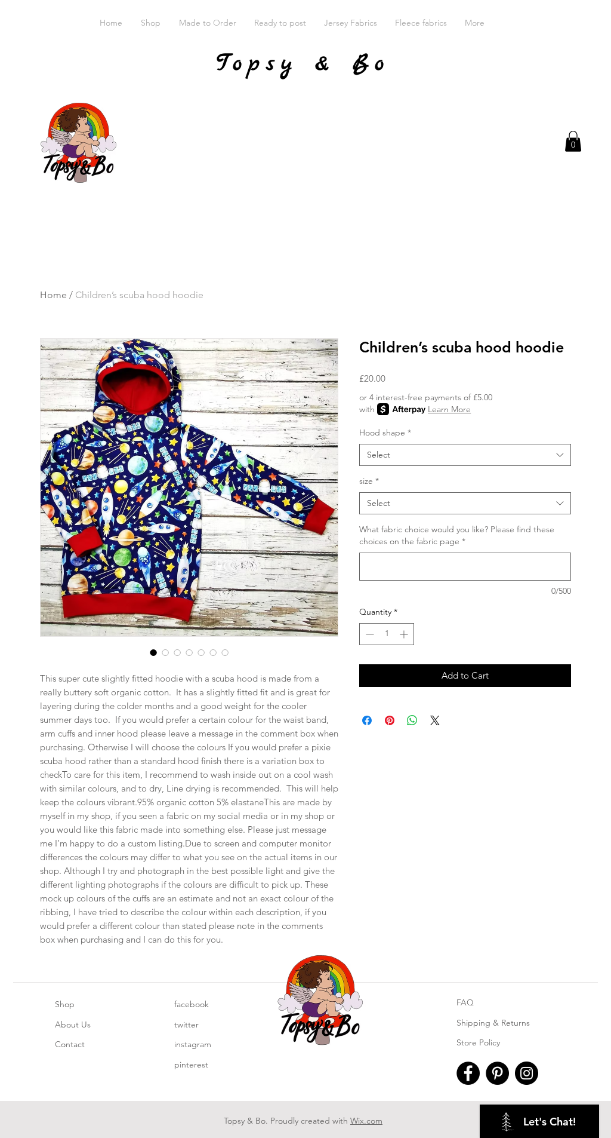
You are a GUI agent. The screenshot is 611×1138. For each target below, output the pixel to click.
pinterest (191, 1064)
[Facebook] (468, 1073)
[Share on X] (435, 720)
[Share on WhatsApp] (412, 720)
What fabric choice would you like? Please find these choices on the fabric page (456, 535)
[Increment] (404, 634)
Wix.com (366, 1120)
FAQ (465, 1002)
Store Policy (478, 1042)
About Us (73, 1024)
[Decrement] (368, 634)
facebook (191, 1004)
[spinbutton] (386, 634)
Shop (65, 1004)
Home (53, 294)
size (369, 481)
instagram (192, 1044)
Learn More (449, 409)
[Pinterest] (497, 1073)
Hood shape (385, 432)
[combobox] (465, 455)
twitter (186, 1024)
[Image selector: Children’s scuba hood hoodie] (153, 652)
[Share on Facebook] (367, 720)
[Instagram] (526, 1073)
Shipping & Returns (493, 1022)
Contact (70, 1044)
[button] (573, 141)
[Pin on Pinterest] (389, 720)
